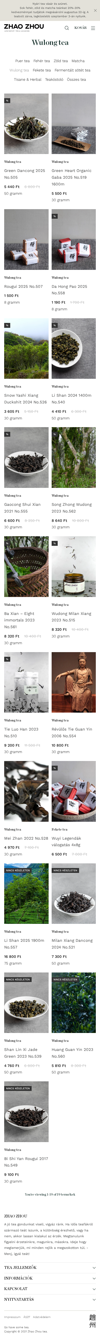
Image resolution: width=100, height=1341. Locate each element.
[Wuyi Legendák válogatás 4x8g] (74, 791)
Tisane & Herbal (27, 79)
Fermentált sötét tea (72, 70)
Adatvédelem (42, 1317)
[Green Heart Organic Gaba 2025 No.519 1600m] (74, 124)
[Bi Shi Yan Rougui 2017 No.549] (26, 1111)
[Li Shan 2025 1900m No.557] (26, 893)
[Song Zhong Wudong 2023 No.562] (74, 457)
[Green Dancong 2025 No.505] (26, 124)
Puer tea (22, 61)
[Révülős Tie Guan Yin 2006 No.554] (74, 682)
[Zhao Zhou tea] (24, 28)
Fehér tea (41, 61)
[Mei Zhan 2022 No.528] (26, 791)
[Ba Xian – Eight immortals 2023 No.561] (26, 566)
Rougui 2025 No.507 (23, 286)
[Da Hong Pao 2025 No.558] (74, 239)
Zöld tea (61, 61)
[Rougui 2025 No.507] (26, 239)
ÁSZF (26, 1317)
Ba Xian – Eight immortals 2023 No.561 (19, 620)
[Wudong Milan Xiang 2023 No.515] (74, 566)
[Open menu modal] (93, 28)
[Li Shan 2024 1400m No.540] (74, 348)
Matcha (78, 61)
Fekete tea (42, 70)
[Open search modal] (67, 28)
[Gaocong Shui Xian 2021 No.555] (26, 457)
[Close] (95, 10)
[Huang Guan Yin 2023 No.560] (74, 1002)
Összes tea (76, 79)
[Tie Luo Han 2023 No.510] (26, 682)
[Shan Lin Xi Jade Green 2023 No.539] (26, 1002)
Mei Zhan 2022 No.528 (26, 838)
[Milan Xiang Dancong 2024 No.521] (74, 893)
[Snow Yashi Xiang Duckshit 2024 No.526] (26, 348)
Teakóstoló (54, 79)
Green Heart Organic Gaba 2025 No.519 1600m (72, 177)
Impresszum (12, 1317)
